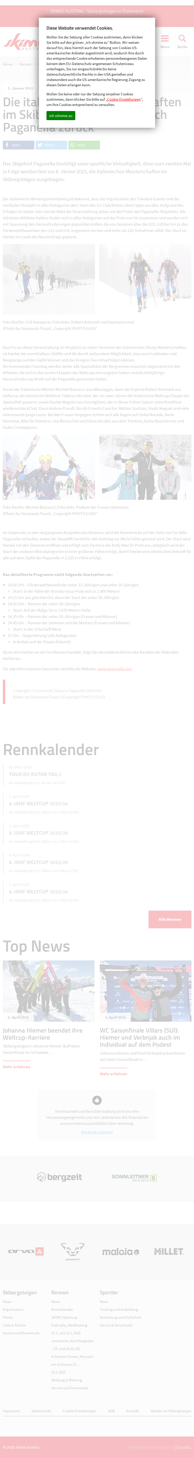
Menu (165, 46)
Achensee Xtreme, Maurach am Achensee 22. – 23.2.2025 (72, 1364)
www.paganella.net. (115, 669)
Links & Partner (14, 1325)
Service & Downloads (116, 1325)
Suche (182, 46)
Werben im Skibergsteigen (171, 1410)
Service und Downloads (21, 1333)
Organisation (13, 1309)
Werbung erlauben (97, 1131)
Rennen (25, 64)
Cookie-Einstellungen (79, 1410)
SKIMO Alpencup (64, 1317)
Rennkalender (62, 1309)
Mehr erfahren (16, 1066)
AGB (111, 1410)
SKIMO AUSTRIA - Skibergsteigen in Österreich (97, 11)
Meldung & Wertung (66, 1380)
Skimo (8, 64)
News (7, 1301)
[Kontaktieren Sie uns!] (181, 1447)
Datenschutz (41, 1410)
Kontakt (132, 1410)
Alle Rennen (170, 919)
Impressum (11, 1410)
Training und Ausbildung (119, 1309)
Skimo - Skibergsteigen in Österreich (27, 42)
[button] (18, 145)
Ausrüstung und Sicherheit (120, 1317)
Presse (8, 1317)
